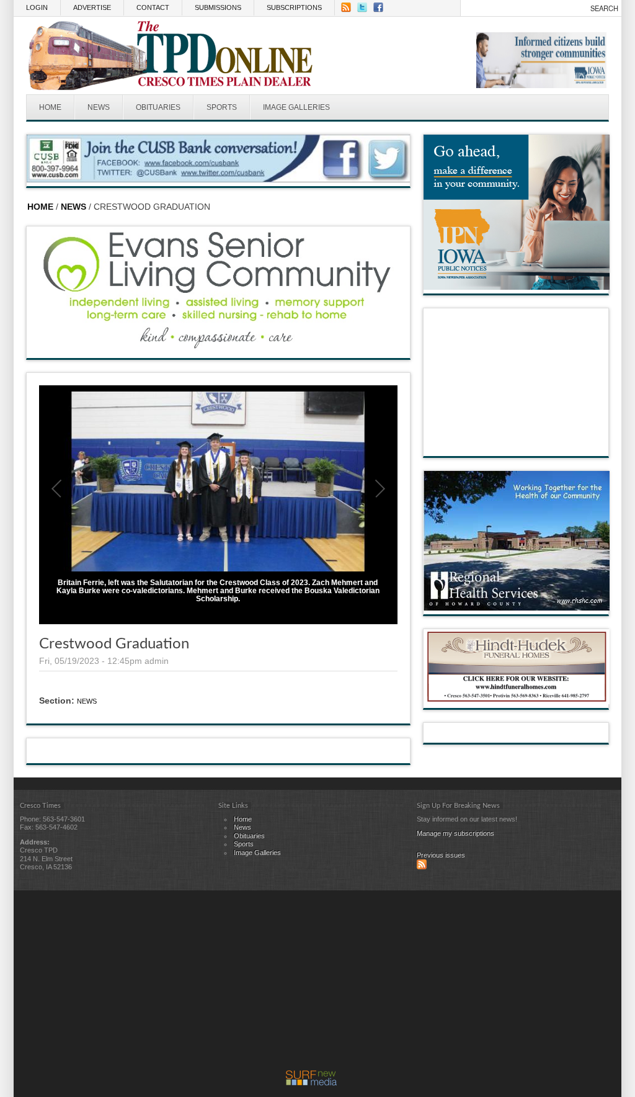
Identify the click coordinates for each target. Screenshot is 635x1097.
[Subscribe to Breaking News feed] (422, 867)
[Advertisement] (311, 983)
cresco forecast (517, 443)
